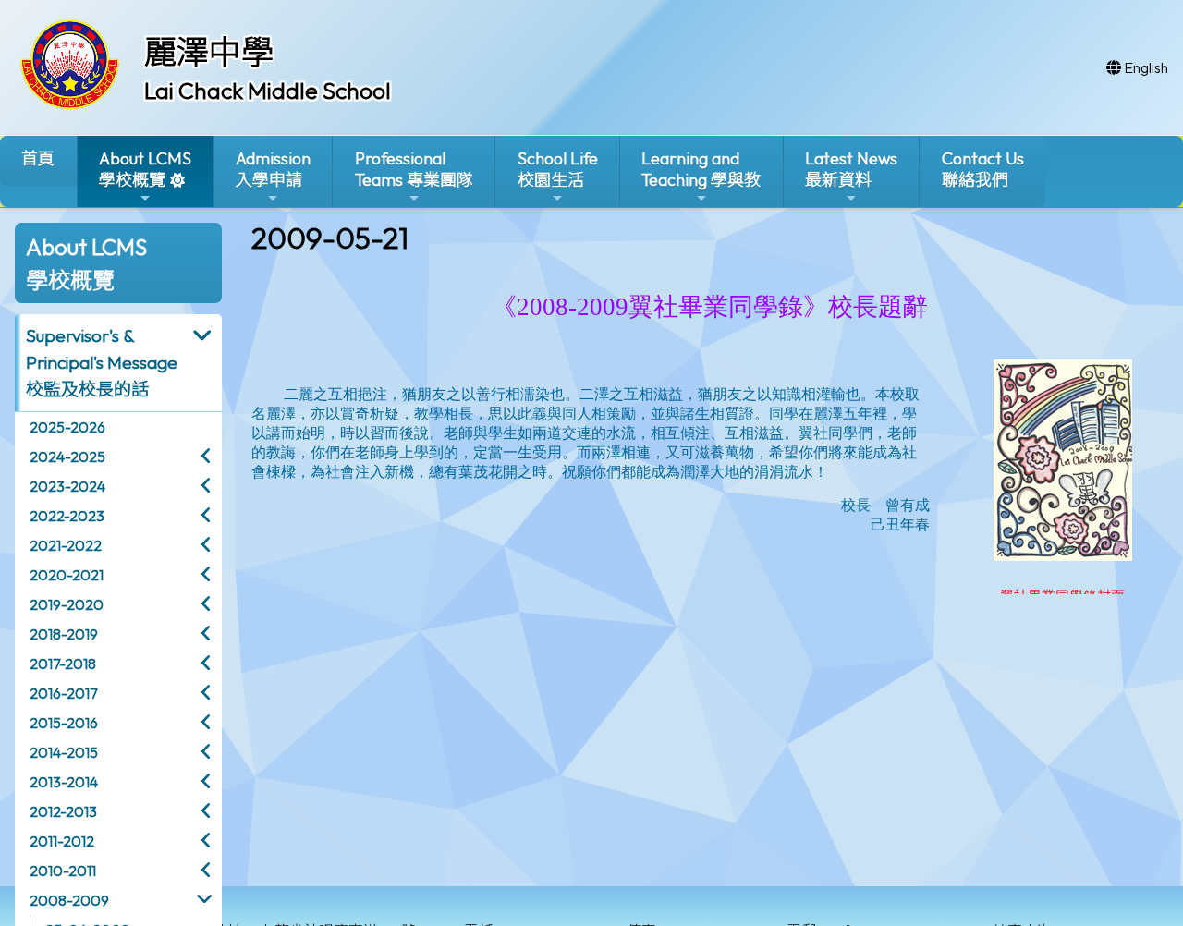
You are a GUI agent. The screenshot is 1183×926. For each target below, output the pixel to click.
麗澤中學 (209, 51)
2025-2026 (67, 427)
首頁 (38, 158)
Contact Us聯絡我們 (983, 169)
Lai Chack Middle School (267, 90)
